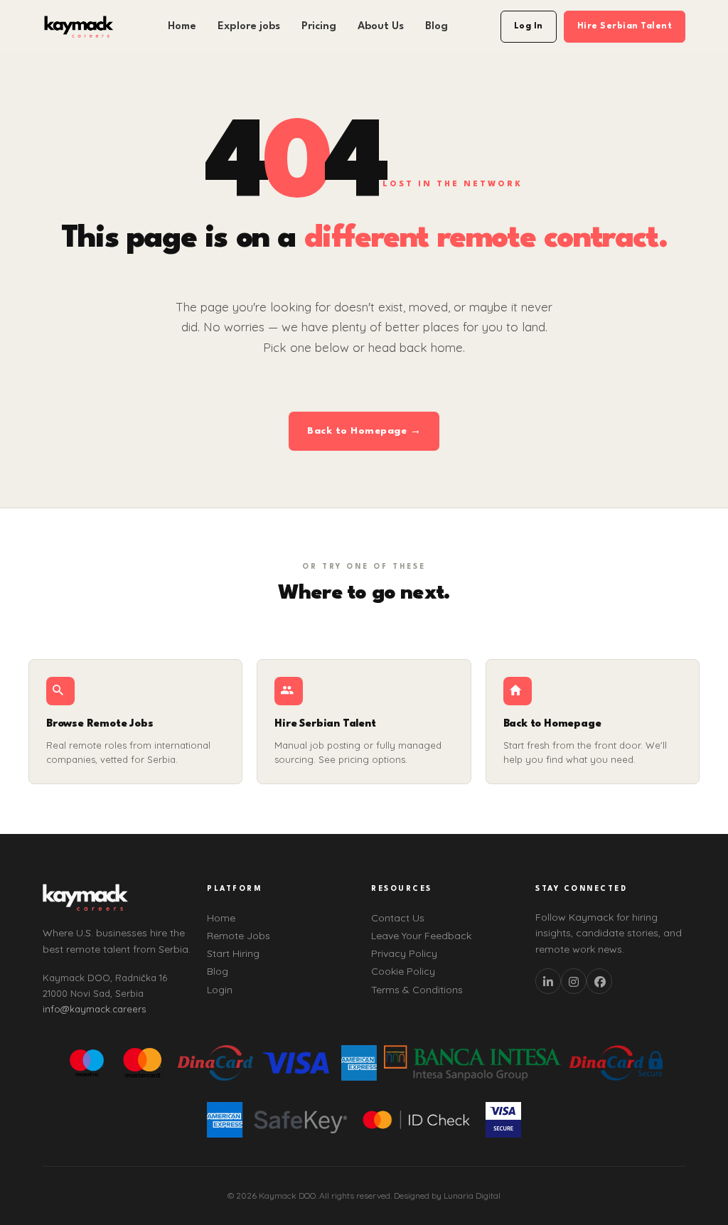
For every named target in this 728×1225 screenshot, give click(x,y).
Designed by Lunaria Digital (447, 1195)
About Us (381, 26)
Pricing (318, 26)
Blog (436, 26)
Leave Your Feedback (421, 935)
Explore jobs (249, 26)
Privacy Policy (404, 953)
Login (219, 989)
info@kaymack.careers (94, 1009)
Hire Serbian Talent (625, 26)
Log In (528, 26)
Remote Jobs (238, 935)
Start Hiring (233, 953)
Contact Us (397, 917)
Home (182, 26)
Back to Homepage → (364, 431)
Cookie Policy (403, 971)
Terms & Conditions (417, 989)
